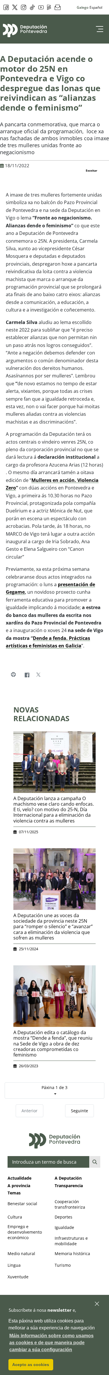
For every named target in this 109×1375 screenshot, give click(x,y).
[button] (97, 1304)
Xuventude (18, 1276)
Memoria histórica (72, 1253)
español (96, 7)
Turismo (63, 1265)
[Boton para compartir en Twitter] (38, 674)
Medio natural (21, 1253)
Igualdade (64, 1227)
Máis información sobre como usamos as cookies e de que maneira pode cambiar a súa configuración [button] (51, 1342)
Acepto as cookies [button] (30, 1364)
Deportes (63, 1217)
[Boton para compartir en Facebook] (26, 674)
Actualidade (19, 1178)
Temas (14, 1193)
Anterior (29, 1110)
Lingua (14, 1265)
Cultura (15, 1217)
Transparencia (69, 1185)
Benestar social (22, 1203)
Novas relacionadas (41, 714)
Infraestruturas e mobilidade (71, 1240)
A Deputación (68, 1178)
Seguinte (79, 1110)
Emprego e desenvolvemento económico (25, 1232)
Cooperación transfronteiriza (70, 1204)
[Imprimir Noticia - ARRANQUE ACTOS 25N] (13, 674)
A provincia (19, 1185)
